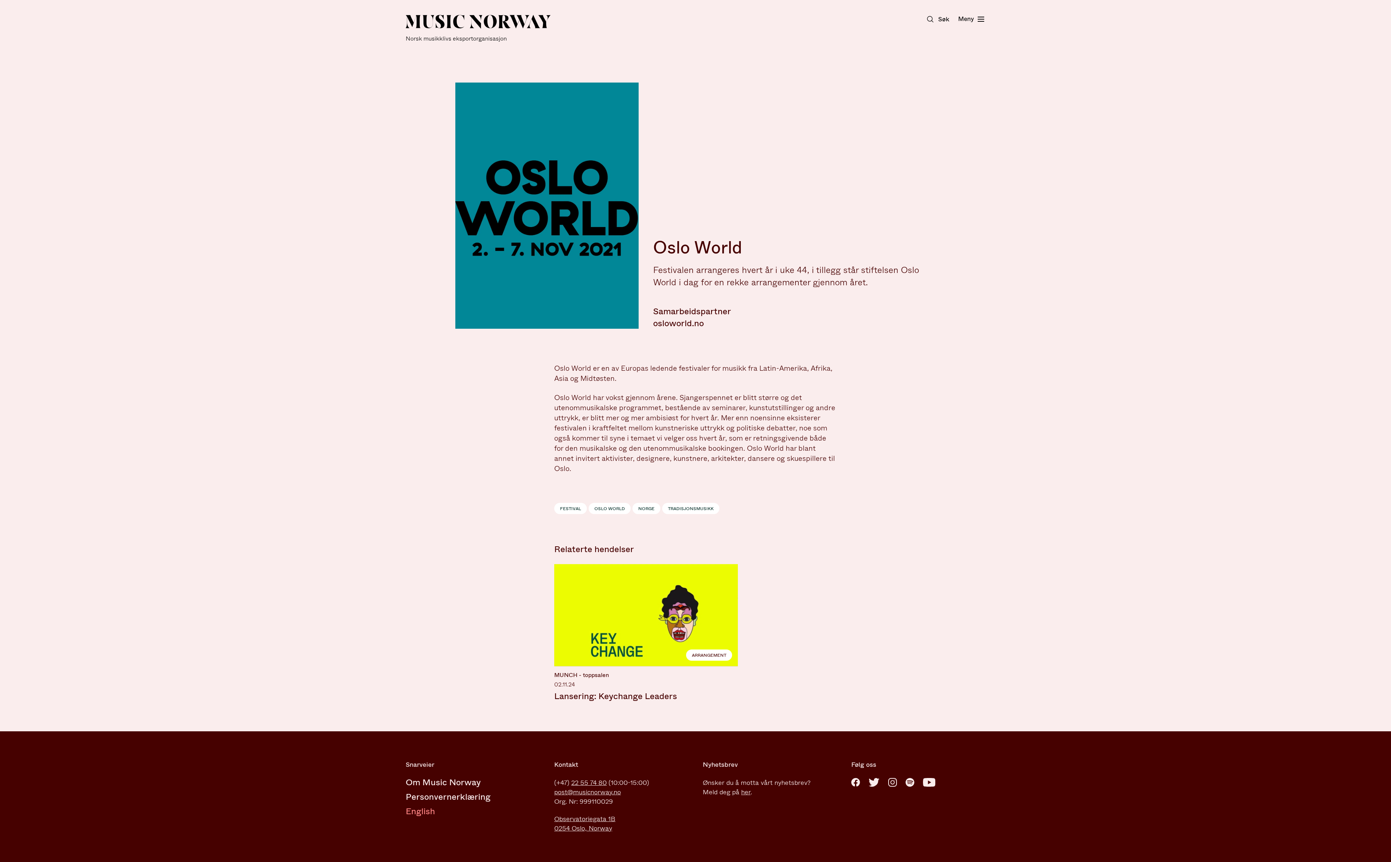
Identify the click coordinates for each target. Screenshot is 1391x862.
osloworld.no (678, 323)
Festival (570, 508)
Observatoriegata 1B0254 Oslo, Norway (584, 823)
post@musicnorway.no (587, 792)
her (746, 792)
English (420, 811)
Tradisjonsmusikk (691, 508)
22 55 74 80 (589, 782)
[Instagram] (892, 782)
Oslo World (609, 508)
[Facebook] (855, 782)
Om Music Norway (443, 782)
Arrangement (709, 655)
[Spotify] (910, 782)
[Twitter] (874, 782)
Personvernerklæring (448, 797)
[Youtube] (929, 782)
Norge (646, 508)
